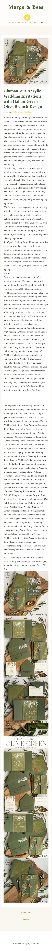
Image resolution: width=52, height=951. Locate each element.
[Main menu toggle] (27, 17)
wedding (8, 111)
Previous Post (26, 912)
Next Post (26, 919)
